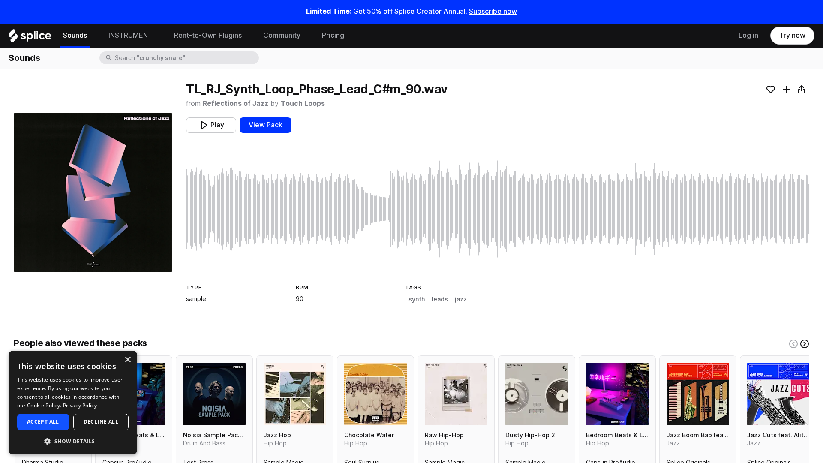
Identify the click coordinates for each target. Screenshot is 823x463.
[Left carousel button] (793, 343)
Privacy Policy (80, 405)
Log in (748, 35)
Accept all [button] (43, 421)
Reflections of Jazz (235, 103)
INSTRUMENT (130, 35)
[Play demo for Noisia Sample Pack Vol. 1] (214, 394)
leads (440, 299)
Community (281, 35)
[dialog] (73, 402)
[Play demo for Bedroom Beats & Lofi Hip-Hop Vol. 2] (617, 394)
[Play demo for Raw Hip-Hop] (456, 394)
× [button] (127, 360)
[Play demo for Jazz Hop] (294, 394)
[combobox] (186, 57)
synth (416, 299)
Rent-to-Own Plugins (208, 35)
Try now (792, 35)
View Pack (265, 125)
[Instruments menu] (159, 35)
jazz (461, 299)
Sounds (75, 35)
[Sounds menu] (93, 35)
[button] (73, 441)
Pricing (333, 35)
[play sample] (497, 209)
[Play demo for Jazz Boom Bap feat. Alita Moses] (697, 394)
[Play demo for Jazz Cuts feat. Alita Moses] (778, 394)
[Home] (30, 37)
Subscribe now (493, 11)
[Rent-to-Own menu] (248, 35)
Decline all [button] (101, 421)
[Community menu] (307, 35)
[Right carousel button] (804, 343)
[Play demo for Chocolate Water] (375, 394)
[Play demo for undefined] (93, 192)
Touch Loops (303, 103)
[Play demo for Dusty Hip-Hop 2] (536, 394)
